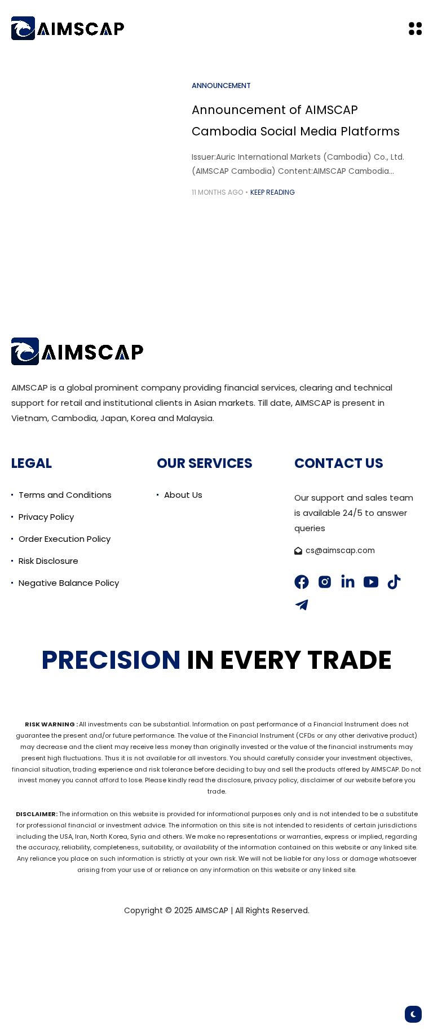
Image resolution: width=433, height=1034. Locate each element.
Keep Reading (272, 192)
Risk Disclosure (48, 561)
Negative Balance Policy (69, 583)
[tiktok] (394, 582)
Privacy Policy (46, 517)
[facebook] (301, 582)
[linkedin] (348, 582)
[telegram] (301, 605)
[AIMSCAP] (67, 28)
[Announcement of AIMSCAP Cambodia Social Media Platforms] (101, 139)
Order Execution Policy (65, 539)
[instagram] (324, 582)
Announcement (221, 85)
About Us (183, 495)
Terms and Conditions (65, 495)
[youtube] (371, 582)
